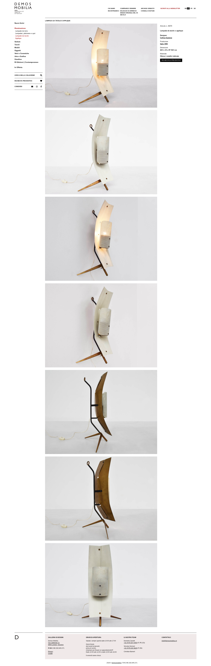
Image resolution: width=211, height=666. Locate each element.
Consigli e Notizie (147, 11)
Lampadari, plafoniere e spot (25, 33)
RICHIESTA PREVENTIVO (23, 81)
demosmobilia (116, 663)
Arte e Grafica (20, 56)
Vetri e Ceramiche (22, 53)
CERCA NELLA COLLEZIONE (25, 75)
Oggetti (18, 50)
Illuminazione (20, 28)
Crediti (50, 653)
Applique (18, 38)
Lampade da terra (21, 31)
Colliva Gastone (166, 38)
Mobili (17, 48)
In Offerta (18, 67)
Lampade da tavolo (22, 36)
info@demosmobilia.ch (169, 641)
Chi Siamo (111, 8)
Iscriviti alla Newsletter (170, 8)
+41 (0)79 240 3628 (130, 648)
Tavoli (17, 45)
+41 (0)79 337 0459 (130, 643)
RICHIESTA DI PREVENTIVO (171, 60)
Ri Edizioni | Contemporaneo (26, 62)
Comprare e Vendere (128, 8)
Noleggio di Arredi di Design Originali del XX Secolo (129, 13)
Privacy (50, 651)
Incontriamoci (113, 11)
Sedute (17, 42)
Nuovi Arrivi (19, 23)
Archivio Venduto (147, 8)
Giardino (18, 59)
